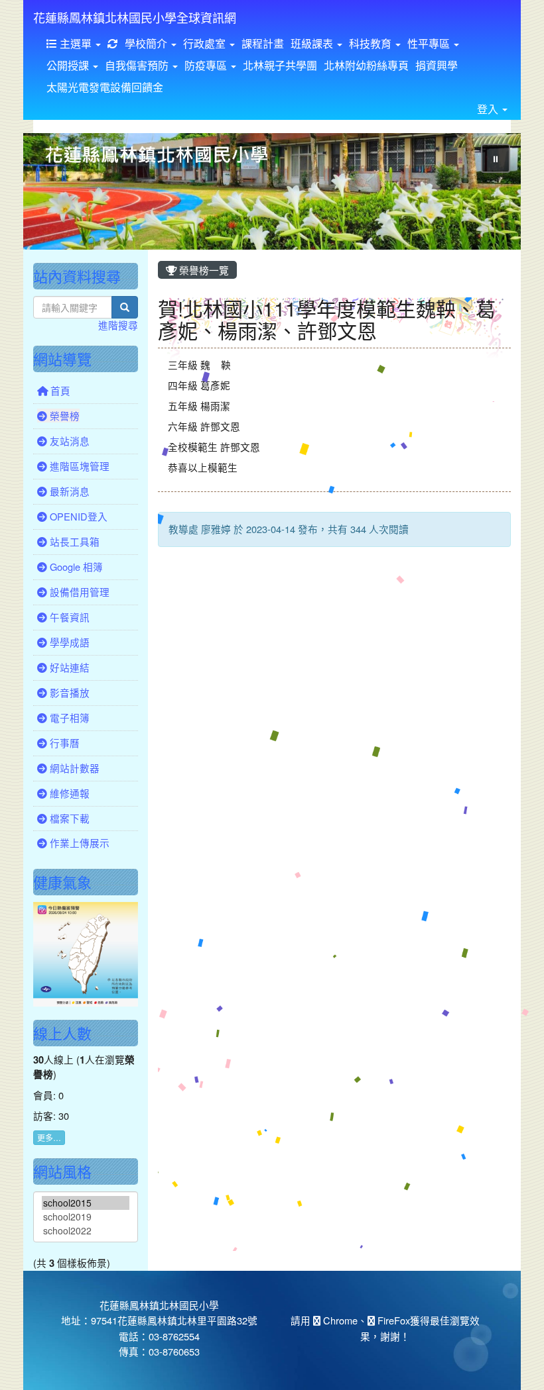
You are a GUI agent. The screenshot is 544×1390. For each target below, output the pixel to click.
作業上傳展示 (78, 843)
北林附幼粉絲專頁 (366, 65)
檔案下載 (68, 818)
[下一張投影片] (489, 194)
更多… (49, 1137)
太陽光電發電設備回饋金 (104, 87)
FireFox (392, 1320)
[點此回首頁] (272, 191)
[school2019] (85, 1217)
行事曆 (63, 743)
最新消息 (68, 491)
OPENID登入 (77, 516)
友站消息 (68, 441)
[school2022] (85, 1231)
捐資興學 (436, 65)
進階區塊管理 (78, 466)
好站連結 (68, 667)
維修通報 (68, 793)
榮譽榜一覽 (202, 270)
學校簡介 (147, 43)
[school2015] (85, 1203)
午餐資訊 (68, 617)
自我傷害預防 (138, 65)
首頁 (59, 390)
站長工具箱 (73, 541)
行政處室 (205, 43)
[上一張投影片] (55, 194)
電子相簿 (68, 717)
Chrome (339, 1320)
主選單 (75, 43)
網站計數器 (73, 768)
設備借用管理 (78, 592)
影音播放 (68, 692)
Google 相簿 (75, 566)
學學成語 (68, 642)
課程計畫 (262, 43)
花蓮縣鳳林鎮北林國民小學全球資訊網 (134, 17)
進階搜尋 (118, 325)
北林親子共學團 (280, 65)
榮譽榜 (63, 415)
